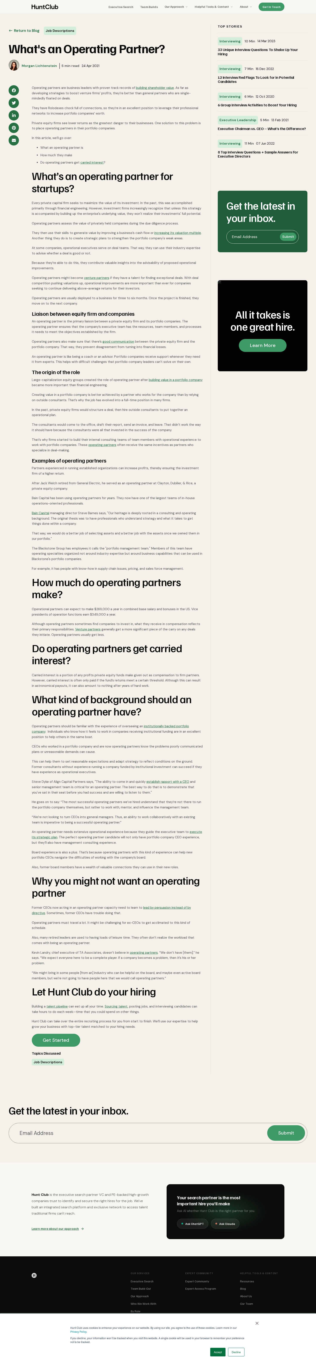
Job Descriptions (48, 1062)
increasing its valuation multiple (177, 233)
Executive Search (121, 7)
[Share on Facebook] (14, 90)
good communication (118, 341)
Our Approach (174, 6)
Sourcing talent (116, 1006)
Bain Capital (40, 513)
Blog (243, 1288)
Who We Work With (143, 1303)
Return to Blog (27, 30)
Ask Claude (227, 1224)
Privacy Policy (78, 1331)
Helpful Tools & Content (212, 6)
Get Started (56, 1040)
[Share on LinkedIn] (14, 115)
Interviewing (230, 41)
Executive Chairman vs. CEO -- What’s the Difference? (262, 129)
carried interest (92, 162)
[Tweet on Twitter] (14, 103)
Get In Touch (271, 7)
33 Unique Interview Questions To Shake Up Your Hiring (258, 52)
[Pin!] (14, 128)
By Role (135, 1311)
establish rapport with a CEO (167, 782)
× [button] (257, 1322)
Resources (247, 1281)
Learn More (263, 345)
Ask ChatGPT (194, 1224)
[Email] (14, 140)
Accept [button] (218, 1352)
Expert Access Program (200, 1288)
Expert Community (197, 1281)
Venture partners (88, 629)
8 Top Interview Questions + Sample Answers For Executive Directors (258, 154)
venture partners (96, 278)
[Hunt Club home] (45, 7)
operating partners (102, 445)
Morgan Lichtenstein (39, 65)
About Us (246, 1296)
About (244, 6)
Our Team (246, 1303)
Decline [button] (236, 1352)
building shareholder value (155, 88)
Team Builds (149, 7)
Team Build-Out (141, 1288)
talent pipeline (57, 1006)
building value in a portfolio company (175, 380)
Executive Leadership (237, 120)
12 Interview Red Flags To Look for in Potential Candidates (256, 79)
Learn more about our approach (55, 1228)
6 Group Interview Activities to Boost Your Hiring (257, 105)
